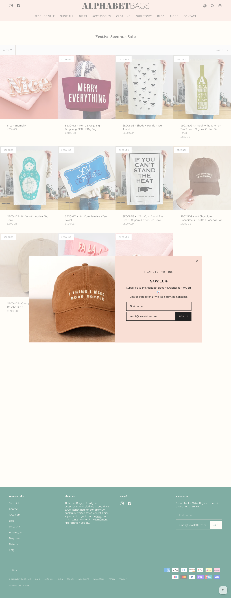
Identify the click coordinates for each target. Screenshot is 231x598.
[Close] (197, 261)
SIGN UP (183, 316)
